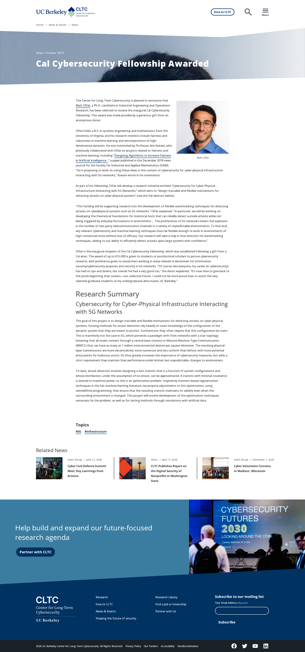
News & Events (58, 24)
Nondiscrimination (187, 646)
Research (102, 597)
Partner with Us (165, 611)
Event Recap (75, 459)
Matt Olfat (83, 105)
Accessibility (168, 646)
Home (40, 24)
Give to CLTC (222, 12)
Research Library (166, 597)
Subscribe (226, 622)
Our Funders (151, 646)
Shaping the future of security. (116, 618)
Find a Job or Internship (170, 604)
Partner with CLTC (36, 552)
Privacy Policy (133, 646)
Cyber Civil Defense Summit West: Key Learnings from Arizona (87, 471)
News (75, 24)
